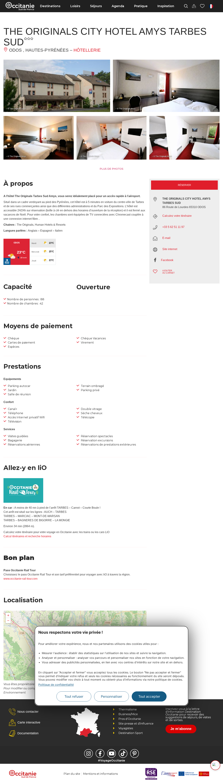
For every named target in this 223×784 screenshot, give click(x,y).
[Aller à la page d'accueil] (20, 6)
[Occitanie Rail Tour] (23, 501)
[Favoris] (202, 6)
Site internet (169, 249)
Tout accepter (149, 696)
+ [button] (8, 615)
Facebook (167, 260)
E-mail (166, 237)
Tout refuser (73, 696)
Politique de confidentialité (56, 684)
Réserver (184, 185)
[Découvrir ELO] (215, 765)
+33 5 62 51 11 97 (173, 226)
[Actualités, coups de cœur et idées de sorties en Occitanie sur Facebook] (100, 753)
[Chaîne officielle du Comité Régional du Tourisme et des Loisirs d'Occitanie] (111, 753)
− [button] (8, 620)
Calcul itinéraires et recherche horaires (27, 536)
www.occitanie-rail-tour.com (20, 578)
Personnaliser (111, 696)
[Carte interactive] (194, 6)
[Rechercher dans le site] (186, 6)
